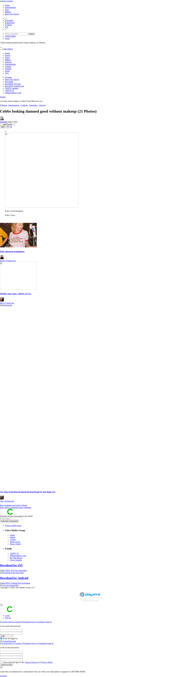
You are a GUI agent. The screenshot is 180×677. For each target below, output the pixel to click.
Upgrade (3, 676)
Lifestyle (8, 62)
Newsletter (9, 82)
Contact (13, 540)
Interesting (33, 105)
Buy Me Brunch (16, 558)
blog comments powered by (13, 505)
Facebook (40, 622)
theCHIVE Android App (14, 86)
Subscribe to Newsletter (9, 521)
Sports (7, 71)
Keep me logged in (10, 638)
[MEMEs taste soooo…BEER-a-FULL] (90, 276)
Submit (3, 97)
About (12, 535)
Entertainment (10, 7)
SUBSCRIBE (10, 36)
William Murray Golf (13, 93)
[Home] (3, 105)
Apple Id (48, 622)
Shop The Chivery (12, 14)
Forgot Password (9, 641)
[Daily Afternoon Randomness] (90, 235)
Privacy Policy (15, 544)
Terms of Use (15, 542)
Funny (7, 5)
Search (7, 55)
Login (7, 616)
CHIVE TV (9, 91)
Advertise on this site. (90, 601)
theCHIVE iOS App (13, 84)
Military (8, 12)
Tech (7, 10)
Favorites (8, 77)
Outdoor (8, 69)
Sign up (8, 618)
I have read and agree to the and (28, 662)
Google (17, 622)
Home (7, 53)
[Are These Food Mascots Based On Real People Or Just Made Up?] (90, 396)
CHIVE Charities (11, 88)
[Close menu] (1, 47)
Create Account (6, 665)
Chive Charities (16, 560)
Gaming (8, 66)
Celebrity (24, 105)
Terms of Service (31, 662)
